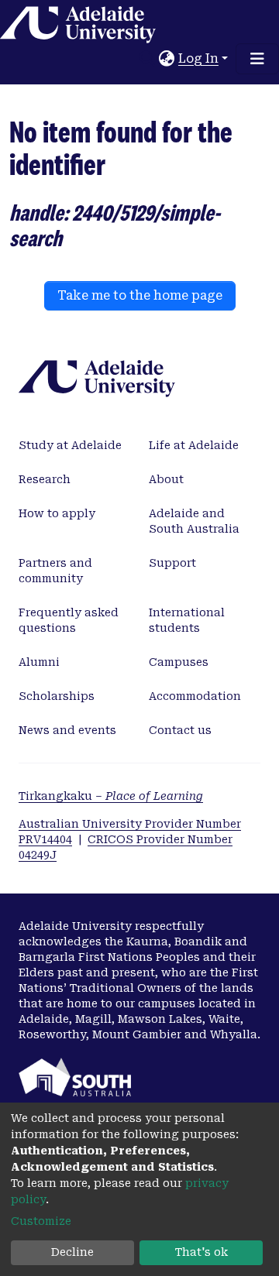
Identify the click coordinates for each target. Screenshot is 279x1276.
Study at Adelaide (70, 445)
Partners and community (55, 571)
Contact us (180, 730)
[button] (167, 59)
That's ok (201, 1252)
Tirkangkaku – (111, 796)
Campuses (178, 662)
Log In (198, 58)
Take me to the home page (139, 295)
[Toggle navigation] (257, 58)
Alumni (39, 662)
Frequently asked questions (69, 620)
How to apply (57, 513)
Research (45, 479)
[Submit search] (147, 59)
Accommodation (195, 696)
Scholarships (57, 696)
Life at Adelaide (194, 445)
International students (187, 620)
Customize (41, 1221)
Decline (72, 1252)
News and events (67, 730)
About (166, 479)
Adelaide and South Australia (194, 521)
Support (172, 563)
